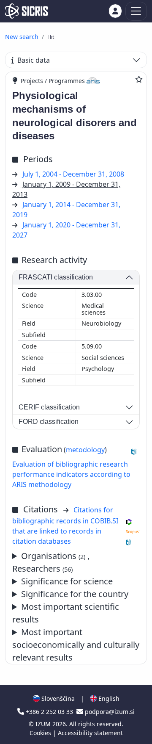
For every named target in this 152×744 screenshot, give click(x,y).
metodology (85, 449)
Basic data (33, 60)
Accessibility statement (90, 733)
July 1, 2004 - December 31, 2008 (73, 174)
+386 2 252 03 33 (49, 712)
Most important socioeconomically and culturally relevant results (75, 644)
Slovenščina (57, 698)
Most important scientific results (65, 613)
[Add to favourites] (139, 79)
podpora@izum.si (109, 712)
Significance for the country (74, 594)
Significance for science (67, 581)
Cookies (41, 733)
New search (21, 37)
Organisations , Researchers (51, 562)
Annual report (71, 613)
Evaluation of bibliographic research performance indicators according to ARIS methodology (71, 474)
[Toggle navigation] (136, 11)
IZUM (43, 724)
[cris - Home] (26, 11)
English (108, 698)
